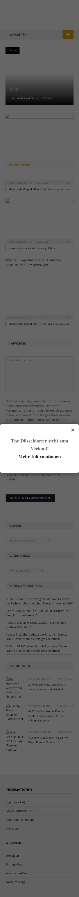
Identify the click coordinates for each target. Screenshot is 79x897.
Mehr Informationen (39, 456)
